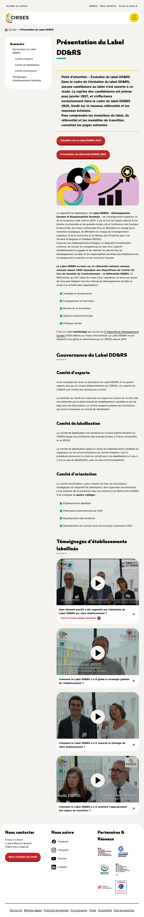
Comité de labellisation (27, 64)
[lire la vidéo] (98, 582)
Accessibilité (105, 910)
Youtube (62, 858)
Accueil (12, 29)
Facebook (63, 841)
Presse (92, 910)
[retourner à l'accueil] (17, 18)
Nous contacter (108, 6)
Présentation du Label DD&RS (37, 29)
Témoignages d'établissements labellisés (27, 78)
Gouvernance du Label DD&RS (24, 51)
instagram (63, 850)
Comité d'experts (24, 58)
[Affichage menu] (134, 17)
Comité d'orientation (26, 70)
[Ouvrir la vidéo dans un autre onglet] (133, 614)
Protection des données (56, 910)
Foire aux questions (124, 910)
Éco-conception (79, 910)
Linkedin (62, 866)
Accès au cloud (127, 6)
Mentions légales (33, 910)
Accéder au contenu (17, 6)
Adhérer (93, 6)
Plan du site (16, 910)
